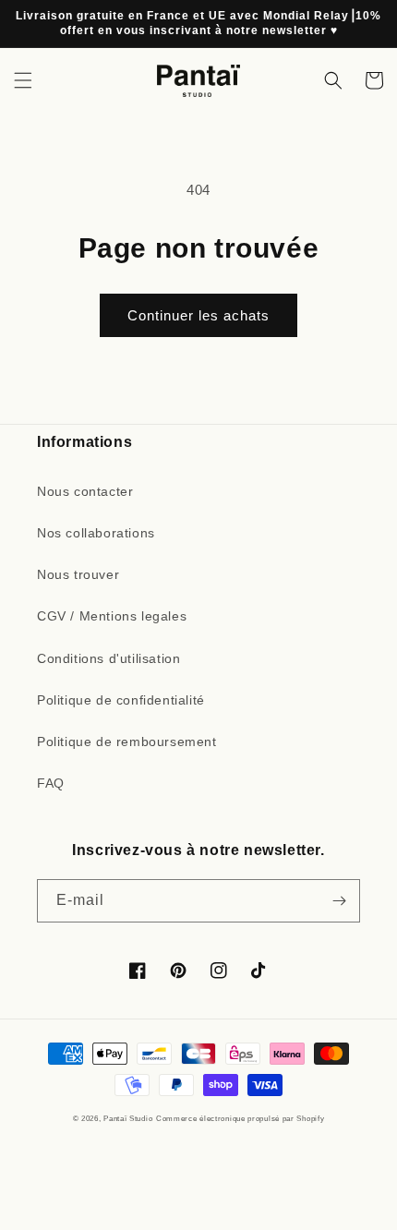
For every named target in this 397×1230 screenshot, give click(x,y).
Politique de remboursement (127, 741)
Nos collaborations (96, 532)
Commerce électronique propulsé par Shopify (240, 1118)
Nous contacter (85, 491)
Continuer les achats (198, 315)
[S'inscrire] (339, 900)
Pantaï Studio (127, 1118)
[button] (23, 80)
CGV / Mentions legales (111, 616)
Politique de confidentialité (121, 700)
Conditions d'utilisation (108, 658)
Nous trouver (78, 574)
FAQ (51, 783)
